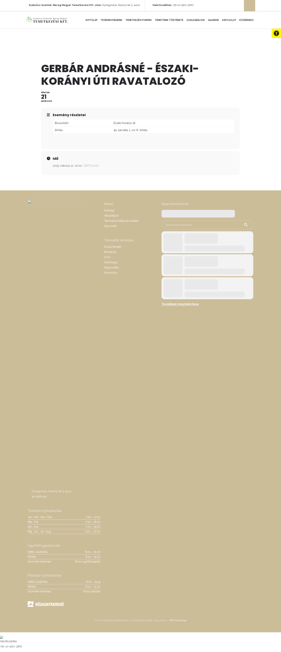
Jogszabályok (195, 20)
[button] (276, 33)
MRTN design (178, 620)
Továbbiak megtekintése (180, 304)
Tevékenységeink (111, 20)
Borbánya (110, 251)
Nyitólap (91, 20)
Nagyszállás (111, 267)
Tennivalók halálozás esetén (121, 220)
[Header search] (250, 5)
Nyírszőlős (110, 272)
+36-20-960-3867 (183, 5)
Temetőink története (169, 20)
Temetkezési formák (138, 20)
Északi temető (112, 246)
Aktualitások (111, 215)
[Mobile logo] (1, 634)
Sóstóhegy (111, 262)
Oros (107, 257)
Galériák (213, 20)
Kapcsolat (229, 20)
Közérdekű (246, 20)
